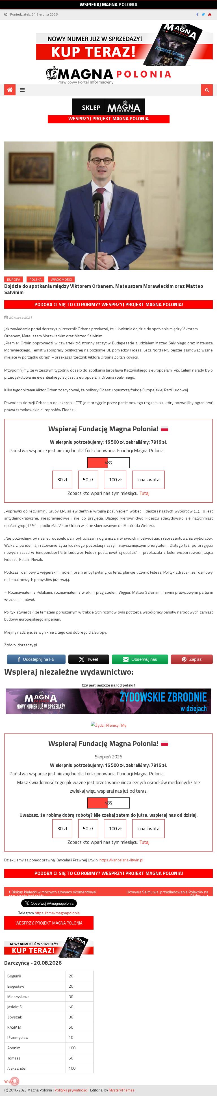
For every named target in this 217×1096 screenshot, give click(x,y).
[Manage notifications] (14, 1081)
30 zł (62, 479)
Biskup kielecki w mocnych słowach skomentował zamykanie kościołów (52, 892)
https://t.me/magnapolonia (57, 913)
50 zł (88, 479)
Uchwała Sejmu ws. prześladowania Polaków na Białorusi (167, 892)
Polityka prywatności (71, 1090)
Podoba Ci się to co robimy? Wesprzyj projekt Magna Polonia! (108, 304)
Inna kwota (148, 479)
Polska (35, 279)
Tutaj (144, 493)
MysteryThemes (121, 1090)
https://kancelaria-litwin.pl (121, 860)
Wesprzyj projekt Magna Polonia (108, 118)
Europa (13, 279)
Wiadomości (61, 279)
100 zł (115, 479)
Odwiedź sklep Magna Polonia (108, 106)
